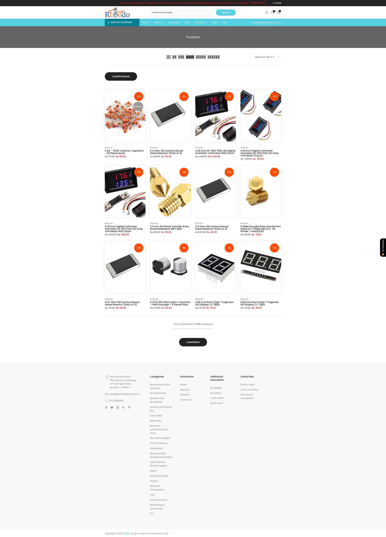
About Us (158, 22)
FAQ (225, 22)
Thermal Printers (158, 499)
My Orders (215, 392)
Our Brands (174, 22)
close (110, 3)
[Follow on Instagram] (117, 407)
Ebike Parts (155, 420)
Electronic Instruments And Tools (159, 429)
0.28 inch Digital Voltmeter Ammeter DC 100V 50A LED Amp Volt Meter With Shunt (124, 229)
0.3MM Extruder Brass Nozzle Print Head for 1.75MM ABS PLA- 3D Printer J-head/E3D (260, 229)
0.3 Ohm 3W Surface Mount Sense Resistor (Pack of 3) (211, 228)
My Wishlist (216, 387)
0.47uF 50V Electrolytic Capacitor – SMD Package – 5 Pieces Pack (170, 303)
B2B (187, 22)
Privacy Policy (247, 384)
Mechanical (156, 448)
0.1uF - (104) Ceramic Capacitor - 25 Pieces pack (124, 152)
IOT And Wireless (159, 443)
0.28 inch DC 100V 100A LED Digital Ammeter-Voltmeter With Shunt (215, 152)
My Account (216, 403)
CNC (152, 494)
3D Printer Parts (158, 393)
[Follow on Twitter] (112, 407)
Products (185, 394)
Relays (153, 470)
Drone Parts (156, 415)
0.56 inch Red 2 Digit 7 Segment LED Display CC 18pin (214, 303)
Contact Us (200, 22)
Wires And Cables (159, 475)
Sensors (154, 480)
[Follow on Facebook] (106, 407)
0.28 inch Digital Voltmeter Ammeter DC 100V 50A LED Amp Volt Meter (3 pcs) (259, 153)
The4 (165, 533)
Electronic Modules (160, 438)
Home (145, 22)
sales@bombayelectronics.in (267, 22)
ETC (152, 513)
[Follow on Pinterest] (129, 407)
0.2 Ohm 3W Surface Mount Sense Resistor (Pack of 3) (166, 152)
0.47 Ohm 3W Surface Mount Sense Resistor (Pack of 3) (122, 303)
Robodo (109, 147)
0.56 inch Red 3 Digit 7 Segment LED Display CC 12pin (259, 303)
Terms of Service (249, 389)
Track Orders (217, 397)
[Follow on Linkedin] (123, 407)
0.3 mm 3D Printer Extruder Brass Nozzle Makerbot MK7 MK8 (169, 228)
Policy (214, 22)
